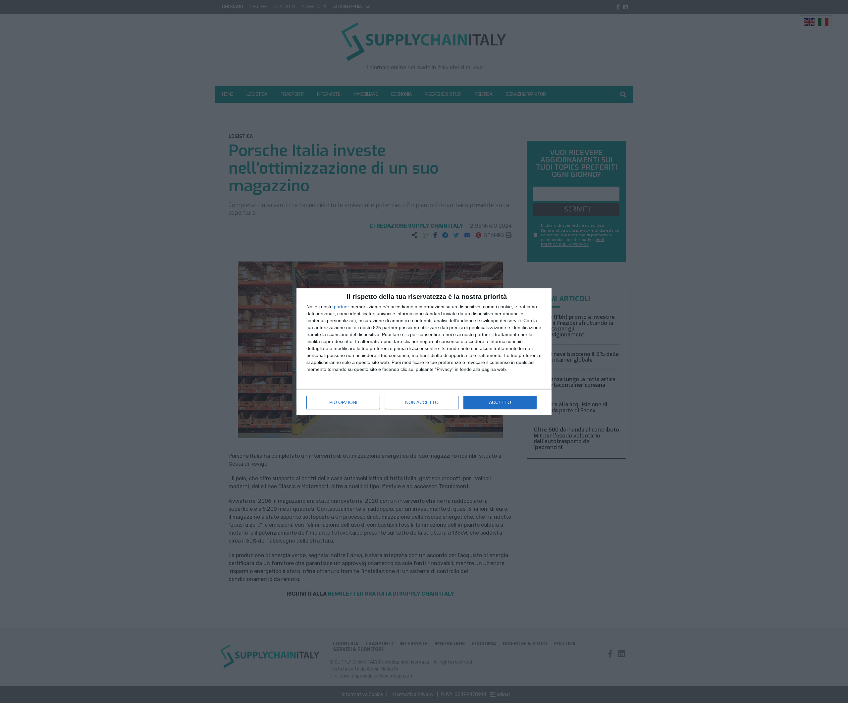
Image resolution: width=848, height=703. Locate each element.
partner (341, 306)
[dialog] (424, 351)
